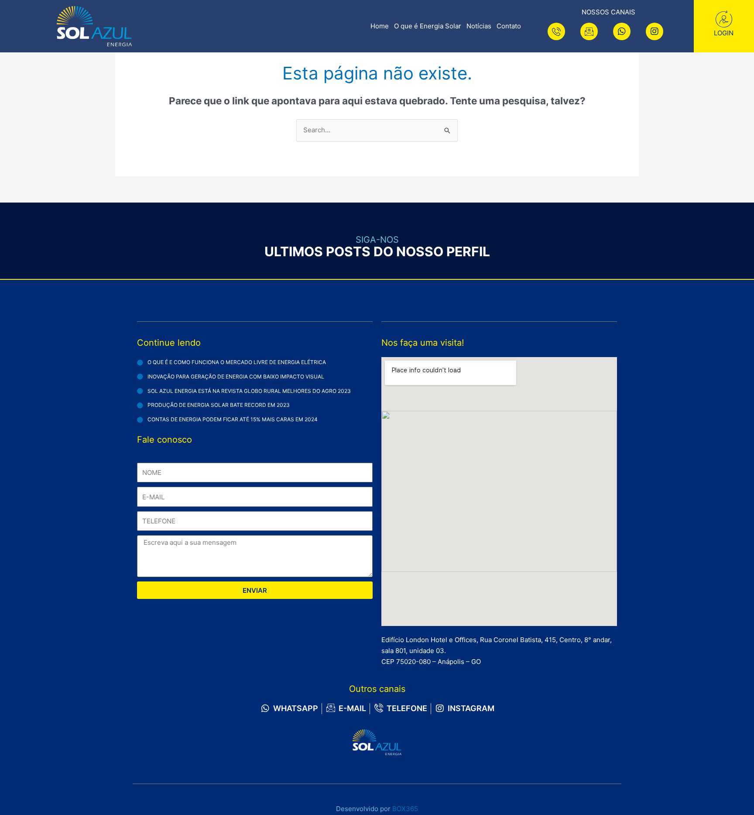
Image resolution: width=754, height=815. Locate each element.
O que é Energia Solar (427, 26)
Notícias (478, 26)
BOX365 (405, 809)
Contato (509, 26)
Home (379, 26)
